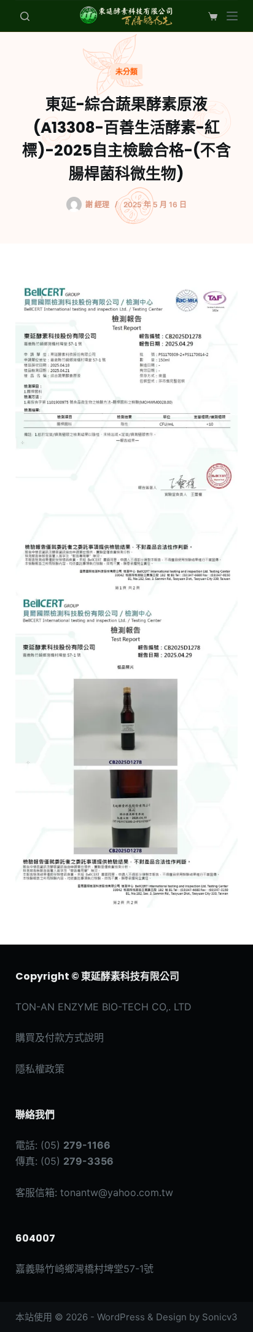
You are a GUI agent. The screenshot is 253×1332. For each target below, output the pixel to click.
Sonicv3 (220, 1317)
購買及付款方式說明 (59, 1037)
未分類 (126, 71)
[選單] (232, 16)
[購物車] (210, 16)
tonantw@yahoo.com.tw (116, 1192)
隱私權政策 (39, 1069)
